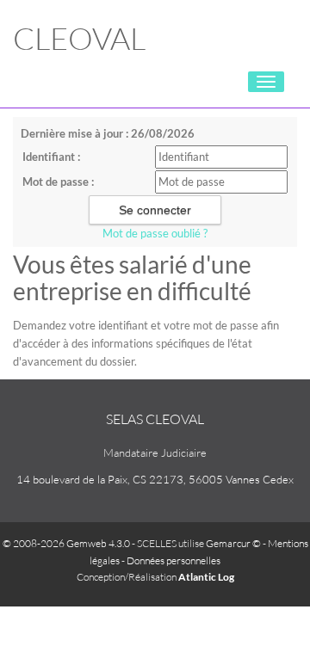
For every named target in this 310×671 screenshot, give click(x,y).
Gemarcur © (233, 543)
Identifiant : (51, 156)
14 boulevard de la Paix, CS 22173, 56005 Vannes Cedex (155, 479)
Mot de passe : (58, 181)
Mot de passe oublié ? (155, 233)
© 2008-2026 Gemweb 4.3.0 (66, 543)
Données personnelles (173, 560)
